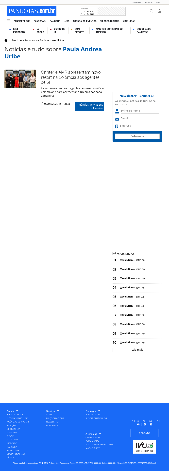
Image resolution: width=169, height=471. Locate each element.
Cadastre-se (137, 136)
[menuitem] (136, 2)
